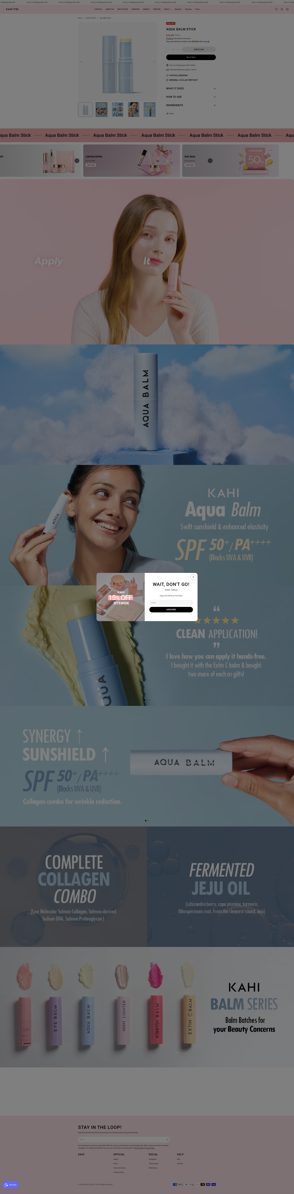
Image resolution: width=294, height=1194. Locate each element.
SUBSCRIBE (171, 609)
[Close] (193, 577)
